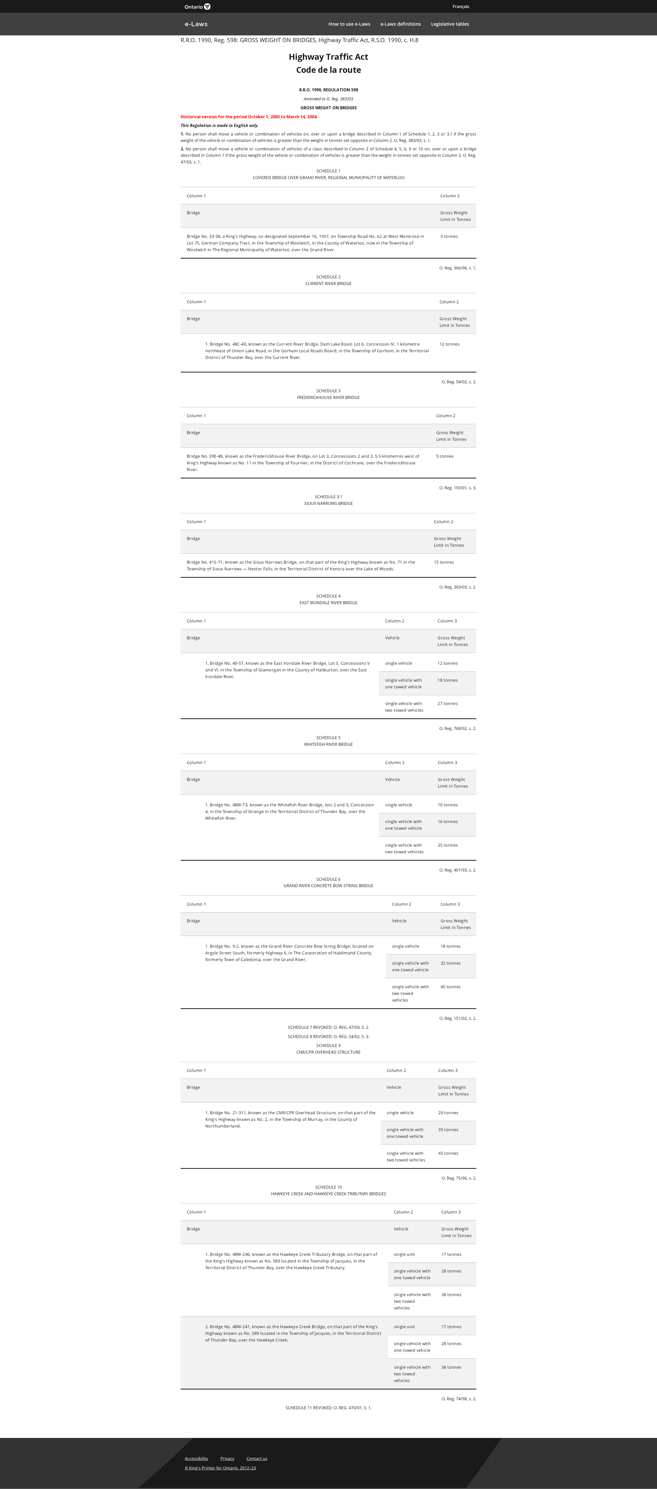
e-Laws (196, 24)
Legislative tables (450, 24)
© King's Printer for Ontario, (220, 1468)
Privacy (227, 1458)
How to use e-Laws (349, 24)
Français (461, 6)
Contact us (257, 1458)
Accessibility (196, 1458)
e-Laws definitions (401, 24)
